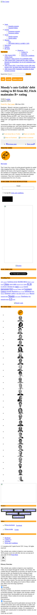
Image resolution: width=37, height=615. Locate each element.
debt (14, 284)
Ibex (9, 42)
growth (9, 291)
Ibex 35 (20, 291)
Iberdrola (15, 291)
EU (14, 286)
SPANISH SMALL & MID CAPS (18, 43)
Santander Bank (4, 296)
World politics (12, 38)
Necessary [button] (4, 585)
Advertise (24, 54)
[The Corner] (18, 1)
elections (10, 286)
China (6, 284)
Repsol (32, 293)
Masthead (7, 538)
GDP (23, 289)
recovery (27, 293)
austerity (5, 281)
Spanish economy (13, 26)
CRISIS (11, 284)
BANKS (20, 282)
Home (3, 79)
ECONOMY (4, 286)
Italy (33, 291)
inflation (28, 291)
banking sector (12, 282)
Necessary (6, 587)
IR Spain (7, 48)
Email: (18, 186)
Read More (14, 554)
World (6, 35)
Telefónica (24, 296)
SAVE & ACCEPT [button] (6, 613)
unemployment (5, 299)
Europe (7, 29)
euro (17, 286)
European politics (13, 33)
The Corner (11, 104)
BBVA (25, 282)
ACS (2, 282)
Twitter (16, 529)
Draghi (25, 284)
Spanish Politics (13, 28)
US (10, 299)
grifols (8, 99)
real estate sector (20, 293)
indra (23, 291)
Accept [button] (9, 554)
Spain (6, 24)
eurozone (5, 289)
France (19, 289)
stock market (18, 296)
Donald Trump (20, 284)
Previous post (12, 144)
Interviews (8, 45)
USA (14, 299)
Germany (28, 289)
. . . (35, 50)
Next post (30, 144)
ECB (29, 284)
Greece (3, 291)
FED (11, 289)
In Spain (9, 79)
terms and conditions (17, 193)
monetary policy (10, 293)
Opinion (7, 47)
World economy (13, 36)
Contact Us (24, 52)
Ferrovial (15, 289)
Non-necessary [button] (5, 599)
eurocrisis (21, 286)
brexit (29, 282)
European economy (14, 31)
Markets (7, 40)
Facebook (19, 525)
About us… (20, 50)
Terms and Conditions (27, 55)
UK (30, 296)
